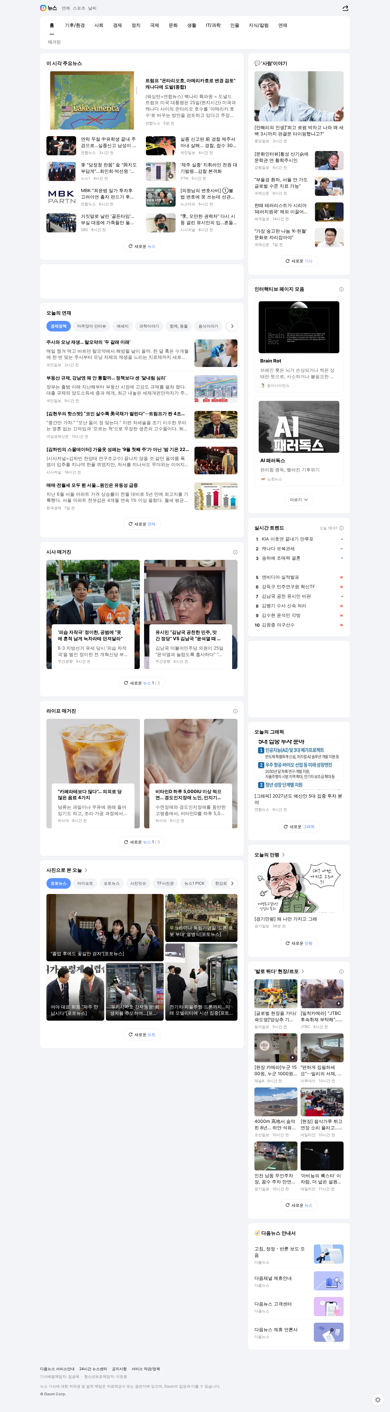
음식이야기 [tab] (208, 326)
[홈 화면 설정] (378, 1400)
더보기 (296, 499)
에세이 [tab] (123, 326)
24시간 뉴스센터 (93, 1368)
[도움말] (235, 552)
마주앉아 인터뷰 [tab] (91, 326)
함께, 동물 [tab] (179, 326)
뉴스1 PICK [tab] (194, 883)
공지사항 (119, 1368)
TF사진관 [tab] (165, 883)
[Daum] (44, 8)
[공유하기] (345, 8)
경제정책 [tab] (59, 326)
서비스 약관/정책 (146, 1368)
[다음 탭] (232, 326)
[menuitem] (51, 25)
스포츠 (79, 8)
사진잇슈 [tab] (138, 883)
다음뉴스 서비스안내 (57, 1368)
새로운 (145, 246)
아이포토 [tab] (85, 883)
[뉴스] (52, 8)
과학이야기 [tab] (149, 326)
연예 (66, 8)
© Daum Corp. (53, 1394)
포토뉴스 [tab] (59, 883)
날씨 (92, 8)
